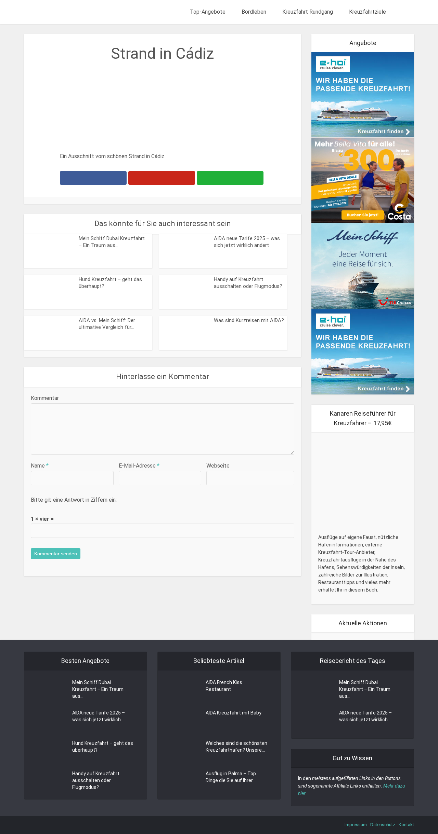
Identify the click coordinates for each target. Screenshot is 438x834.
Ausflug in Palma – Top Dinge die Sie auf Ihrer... (231, 777)
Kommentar (45, 398)
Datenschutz (382, 824)
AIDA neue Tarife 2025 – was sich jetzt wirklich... (98, 716)
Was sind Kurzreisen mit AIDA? (249, 320)
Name (40, 465)
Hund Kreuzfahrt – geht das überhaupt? (102, 746)
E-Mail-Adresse (139, 465)
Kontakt (406, 824)
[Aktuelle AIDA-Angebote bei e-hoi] (362, 94)
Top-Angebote (208, 12)
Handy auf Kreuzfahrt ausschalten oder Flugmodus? (95, 780)
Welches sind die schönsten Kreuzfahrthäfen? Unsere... (236, 746)
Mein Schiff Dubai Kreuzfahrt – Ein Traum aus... (98, 689)
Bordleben (254, 12)
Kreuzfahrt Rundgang (307, 12)
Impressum (356, 824)
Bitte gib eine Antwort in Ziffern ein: (74, 500)
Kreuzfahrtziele (367, 12)
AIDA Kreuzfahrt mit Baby (233, 712)
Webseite (218, 465)
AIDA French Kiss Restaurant (224, 686)
